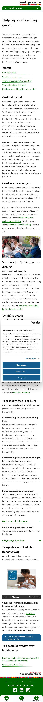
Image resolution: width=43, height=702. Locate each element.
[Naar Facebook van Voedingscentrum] (15, 690)
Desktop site (28, 685)
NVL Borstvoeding (21, 392)
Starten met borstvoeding (19, 224)
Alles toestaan (21, 365)
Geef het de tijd (9, 72)
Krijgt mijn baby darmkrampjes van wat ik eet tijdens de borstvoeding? (20, 659)
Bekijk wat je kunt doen (13, 540)
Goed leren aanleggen (12, 77)
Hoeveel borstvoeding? (12, 665)
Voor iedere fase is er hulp (14, 85)
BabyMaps (30, 613)
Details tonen (31, 359)
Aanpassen (20, 371)
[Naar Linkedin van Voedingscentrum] (21, 690)
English (17, 682)
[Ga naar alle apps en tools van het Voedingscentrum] (36, 698)
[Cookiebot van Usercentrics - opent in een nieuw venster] (30, 322)
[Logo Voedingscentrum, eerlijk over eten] (21, 673)
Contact (9, 682)
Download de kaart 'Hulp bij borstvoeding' (20, 637)
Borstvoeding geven (13, 8)
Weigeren (21, 378)
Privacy (24, 682)
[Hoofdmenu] (6, 698)
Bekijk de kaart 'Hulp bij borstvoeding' (19, 89)
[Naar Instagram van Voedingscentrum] (28, 690)
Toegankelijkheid (14, 685)
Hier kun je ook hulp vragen (15, 521)
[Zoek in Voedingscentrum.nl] (21, 698)
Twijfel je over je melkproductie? (16, 81)
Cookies (33, 682)
